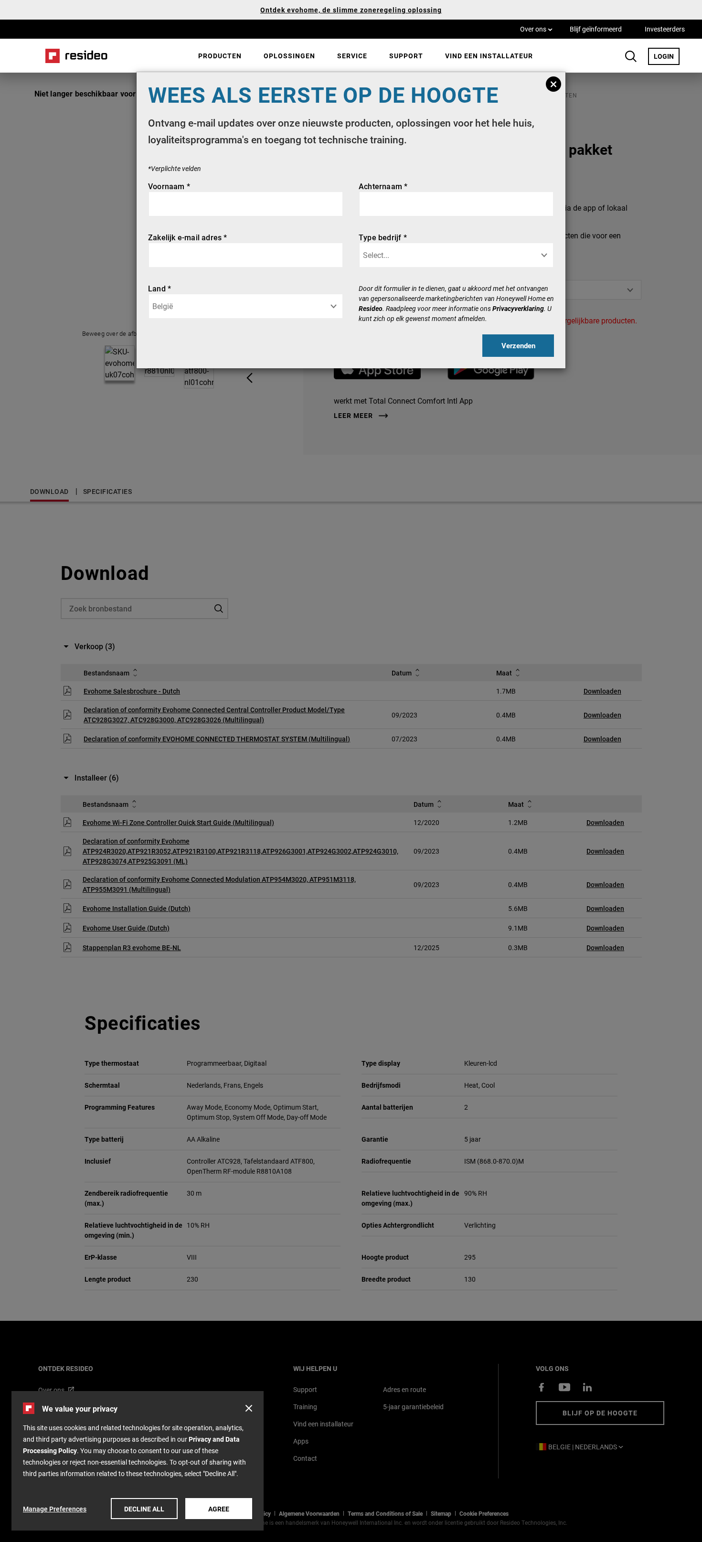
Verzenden (518, 345)
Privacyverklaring (518, 308)
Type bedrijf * (383, 237)
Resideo (371, 308)
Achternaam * (383, 186)
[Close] (553, 84)
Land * (159, 288)
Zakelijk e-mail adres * (187, 237)
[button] (248, 1408)
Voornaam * (169, 186)
